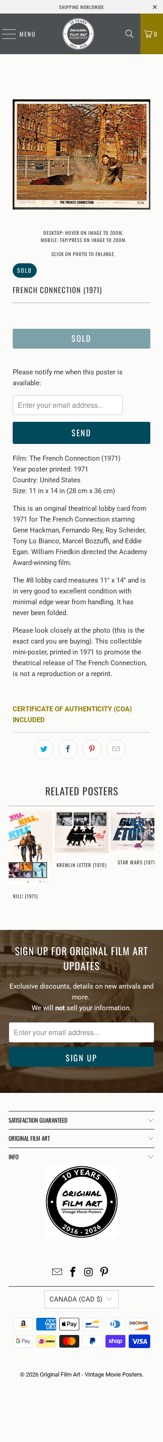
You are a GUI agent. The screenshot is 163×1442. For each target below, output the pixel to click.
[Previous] (19, 156)
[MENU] (4, 34)
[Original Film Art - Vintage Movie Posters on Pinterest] (104, 1273)
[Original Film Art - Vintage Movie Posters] (78, 34)
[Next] (143, 156)
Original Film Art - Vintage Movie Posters (91, 1374)
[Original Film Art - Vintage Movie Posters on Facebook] (73, 1273)
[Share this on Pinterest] (92, 749)
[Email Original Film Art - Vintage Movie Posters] (57, 1273)
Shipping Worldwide (81, 7)
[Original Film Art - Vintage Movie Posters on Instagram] (89, 1273)
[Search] (129, 34)
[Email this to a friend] (116, 749)
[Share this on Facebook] (68, 749)
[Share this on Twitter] (44, 749)
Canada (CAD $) (75, 1299)
